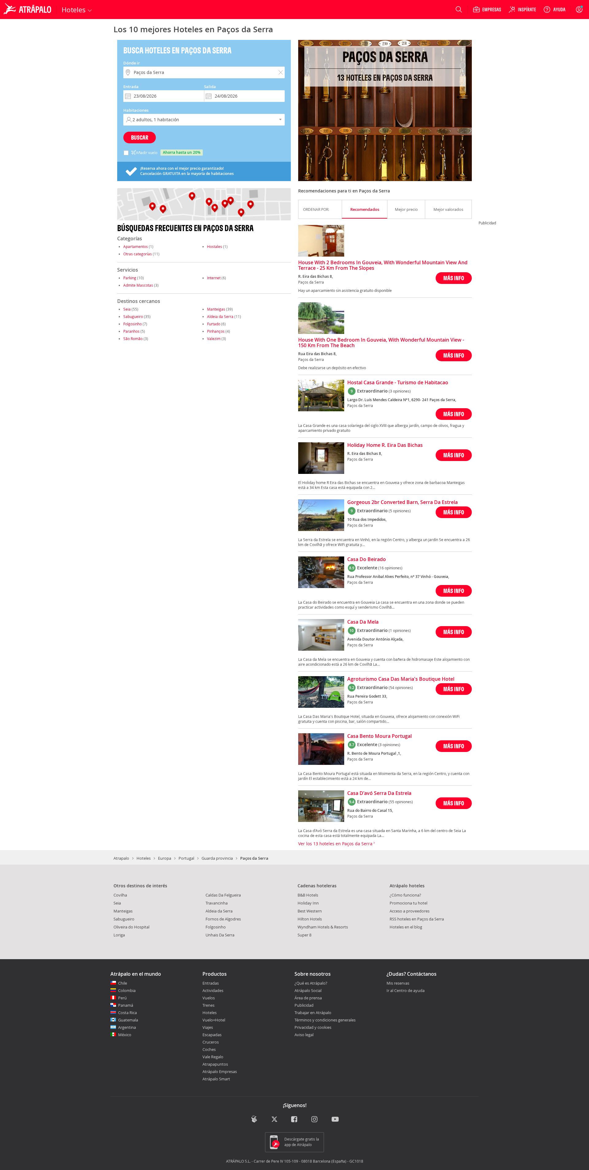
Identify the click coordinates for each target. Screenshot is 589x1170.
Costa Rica (127, 1012)
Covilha (120, 895)
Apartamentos (135, 246)
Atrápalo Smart (216, 1079)
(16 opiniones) (390, 567)
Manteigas (216, 309)
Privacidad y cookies (312, 1027)
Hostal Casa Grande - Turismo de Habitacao (397, 383)
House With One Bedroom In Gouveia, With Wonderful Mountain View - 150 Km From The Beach (381, 343)
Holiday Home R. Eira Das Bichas (385, 445)
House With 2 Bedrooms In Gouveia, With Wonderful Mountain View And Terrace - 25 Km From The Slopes (383, 265)
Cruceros (210, 1042)
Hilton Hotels (310, 919)
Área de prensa (308, 998)
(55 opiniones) (401, 801)
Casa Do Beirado (366, 559)
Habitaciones (135, 110)
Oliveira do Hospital (131, 927)
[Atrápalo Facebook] (294, 1119)
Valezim (214, 338)
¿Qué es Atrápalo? (310, 983)
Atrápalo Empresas (219, 1071)
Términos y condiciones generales (325, 1020)
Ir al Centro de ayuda (406, 990)
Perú (122, 998)
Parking (129, 277)
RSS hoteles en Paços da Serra (417, 919)
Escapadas (211, 1034)
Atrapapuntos (215, 1064)
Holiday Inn (308, 903)
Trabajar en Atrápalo (312, 1012)
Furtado (213, 323)
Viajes (207, 1027)
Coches (209, 1049)
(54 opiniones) (401, 687)
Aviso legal (304, 1034)
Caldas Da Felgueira (223, 895)
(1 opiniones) (400, 630)
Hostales (214, 246)
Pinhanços (216, 331)
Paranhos (131, 331)
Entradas (210, 983)
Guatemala (128, 1020)
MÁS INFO (453, 278)
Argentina (127, 1027)
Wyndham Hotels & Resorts (323, 927)
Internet (214, 277)
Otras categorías (137, 253)
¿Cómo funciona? (405, 895)
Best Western (310, 911)
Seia (127, 309)
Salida (210, 86)
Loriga (119, 935)
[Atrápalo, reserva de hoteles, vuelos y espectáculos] (28, 9)
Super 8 (304, 935)
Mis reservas (398, 983)
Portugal (186, 858)
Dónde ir (131, 63)
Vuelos (208, 998)
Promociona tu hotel (408, 903)
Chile (122, 983)
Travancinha (217, 903)
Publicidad (304, 1005)
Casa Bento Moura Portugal (379, 736)
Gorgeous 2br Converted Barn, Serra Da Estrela (402, 502)
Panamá (125, 1005)
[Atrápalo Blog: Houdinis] (254, 1118)
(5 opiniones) (400, 510)
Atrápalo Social (307, 990)
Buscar (139, 137)
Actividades (212, 990)
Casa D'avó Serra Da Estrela (379, 793)
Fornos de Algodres (223, 919)
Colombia (127, 990)
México (124, 1034)
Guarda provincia (217, 858)
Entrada (131, 86)
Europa (164, 858)
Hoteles (144, 858)
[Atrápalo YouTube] (335, 1119)
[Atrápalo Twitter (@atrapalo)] (274, 1119)
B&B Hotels (308, 895)
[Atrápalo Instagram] (314, 1119)
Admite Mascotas (138, 285)
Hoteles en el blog (406, 927)
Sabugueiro (133, 316)
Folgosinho (132, 323)
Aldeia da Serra (220, 316)
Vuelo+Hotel (213, 1020)
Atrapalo (121, 858)
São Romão (133, 338)
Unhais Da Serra (220, 935)
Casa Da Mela (363, 622)
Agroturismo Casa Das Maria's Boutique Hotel (400, 679)
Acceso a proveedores (409, 911)
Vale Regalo (212, 1057)
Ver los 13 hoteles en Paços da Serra (336, 844)
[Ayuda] (554, 9)
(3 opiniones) (400, 391)
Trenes (208, 1005)
